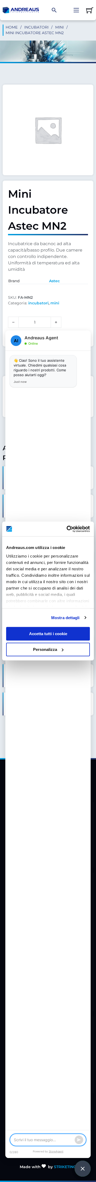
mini (59, 27)
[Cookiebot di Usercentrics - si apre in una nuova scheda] (68, 529)
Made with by (48, 1166)
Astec (54, 280)
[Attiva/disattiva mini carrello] (89, 10)
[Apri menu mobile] (76, 10)
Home (12, 27)
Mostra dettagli (65, 617)
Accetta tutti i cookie (48, 633)
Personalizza (45, 649)
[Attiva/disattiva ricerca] (54, 10)
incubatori (36, 27)
